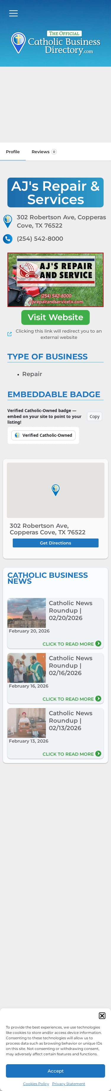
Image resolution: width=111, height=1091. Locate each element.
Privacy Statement (68, 1083)
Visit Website (55, 317)
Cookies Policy (36, 1083)
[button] (102, 1016)
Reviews (43, 151)
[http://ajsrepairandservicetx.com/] (55, 280)
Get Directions (55, 543)
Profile (13, 151)
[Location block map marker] (55, 490)
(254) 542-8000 (40, 238)
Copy (94, 416)
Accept (56, 1071)
